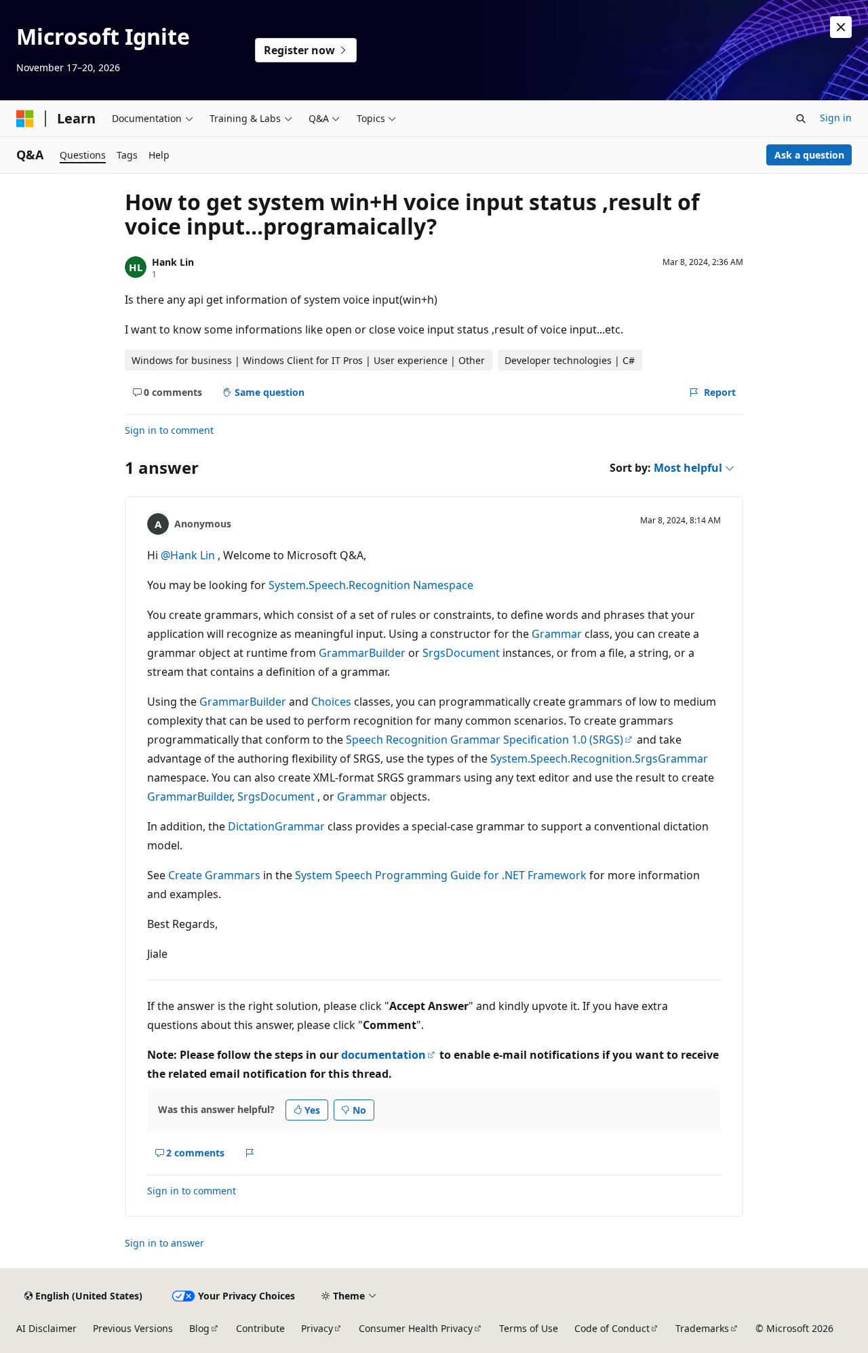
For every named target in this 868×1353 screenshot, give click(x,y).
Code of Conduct (612, 1328)
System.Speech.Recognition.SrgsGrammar (599, 758)
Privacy (317, 1328)
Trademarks (702, 1328)
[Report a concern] (250, 1153)
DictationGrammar (276, 826)
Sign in (836, 117)
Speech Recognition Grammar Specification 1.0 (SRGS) (484, 739)
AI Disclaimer (46, 1328)
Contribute (260, 1328)
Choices (331, 701)
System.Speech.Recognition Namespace (371, 585)
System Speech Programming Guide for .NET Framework (441, 875)
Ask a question (809, 154)
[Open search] (800, 118)
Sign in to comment (169, 430)
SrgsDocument (461, 652)
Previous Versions (133, 1328)
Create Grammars (214, 875)
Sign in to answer (164, 1242)
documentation (383, 1054)
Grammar (557, 633)
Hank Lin (173, 262)
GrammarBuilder (362, 652)
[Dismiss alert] (841, 27)
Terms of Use (528, 1328)
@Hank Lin (189, 555)
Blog (199, 1328)
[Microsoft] (25, 118)
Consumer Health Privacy (416, 1328)
